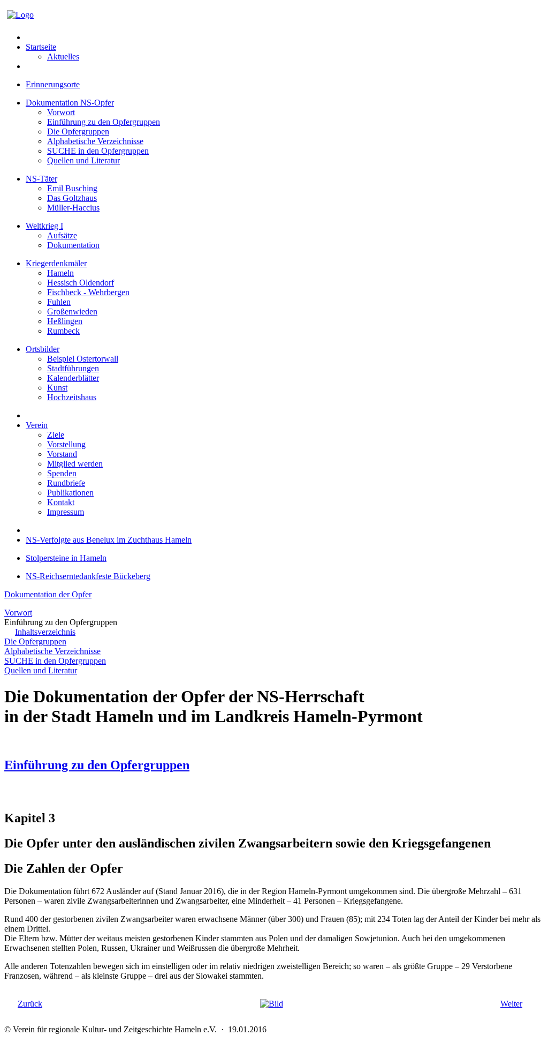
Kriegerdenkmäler (56, 263)
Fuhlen (59, 301)
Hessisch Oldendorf (80, 282)
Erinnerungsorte (53, 84)
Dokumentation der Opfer (48, 594)
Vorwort (61, 112)
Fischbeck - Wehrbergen (88, 292)
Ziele (55, 434)
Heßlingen (64, 321)
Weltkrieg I (44, 225)
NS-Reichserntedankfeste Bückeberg (88, 576)
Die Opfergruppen (78, 131)
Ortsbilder (42, 349)
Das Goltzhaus (72, 197)
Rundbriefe (66, 482)
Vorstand (62, 454)
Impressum (65, 511)
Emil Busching (72, 188)
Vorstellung (66, 444)
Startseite (41, 46)
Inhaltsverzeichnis (45, 631)
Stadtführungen (73, 368)
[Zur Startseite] (20, 14)
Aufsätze (62, 235)
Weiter (511, 1003)
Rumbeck (63, 330)
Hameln (60, 272)
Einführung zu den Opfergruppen (103, 121)
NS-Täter (41, 178)
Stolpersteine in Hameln (66, 557)
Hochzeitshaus (71, 397)
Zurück (30, 1003)
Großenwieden (72, 311)
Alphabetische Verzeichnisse (95, 141)
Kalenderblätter (73, 377)
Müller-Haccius (73, 207)
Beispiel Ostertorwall (82, 358)
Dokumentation (73, 245)
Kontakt (60, 502)
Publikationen (70, 492)
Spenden (62, 473)
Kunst (57, 387)
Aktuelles (63, 56)
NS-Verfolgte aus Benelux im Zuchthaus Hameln (109, 539)
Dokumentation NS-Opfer (70, 102)
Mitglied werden (75, 463)
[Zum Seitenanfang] (271, 1003)
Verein (37, 425)
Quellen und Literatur (83, 160)
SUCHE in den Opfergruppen (98, 150)
